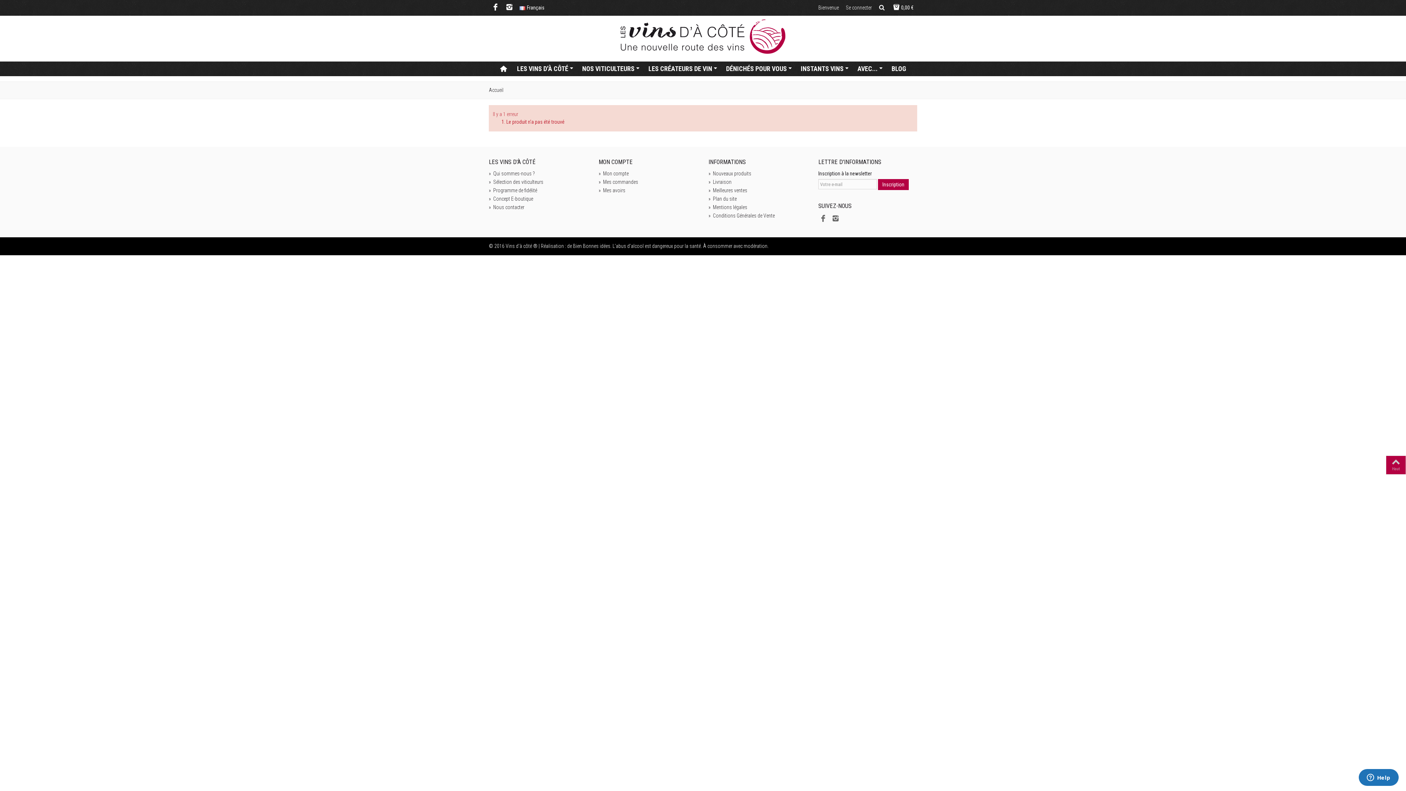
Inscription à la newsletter (845, 174)
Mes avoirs (612, 190)
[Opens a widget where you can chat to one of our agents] (1378, 778)
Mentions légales (727, 207)
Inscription (893, 184)
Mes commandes (618, 182)
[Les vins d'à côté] (703, 36)
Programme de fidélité (513, 190)
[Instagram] (509, 8)
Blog (899, 69)
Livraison (720, 182)
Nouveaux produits (729, 174)
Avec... (868, 69)
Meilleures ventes (727, 190)
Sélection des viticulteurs (516, 182)
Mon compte (614, 174)
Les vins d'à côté (542, 69)
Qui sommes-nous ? (512, 174)
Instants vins (822, 69)
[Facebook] (495, 8)
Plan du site (722, 199)
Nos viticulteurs (608, 69)
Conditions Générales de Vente (741, 216)
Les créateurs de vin (680, 69)
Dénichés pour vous (756, 69)
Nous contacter (506, 207)
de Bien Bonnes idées (588, 246)
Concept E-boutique (511, 199)
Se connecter (859, 8)
